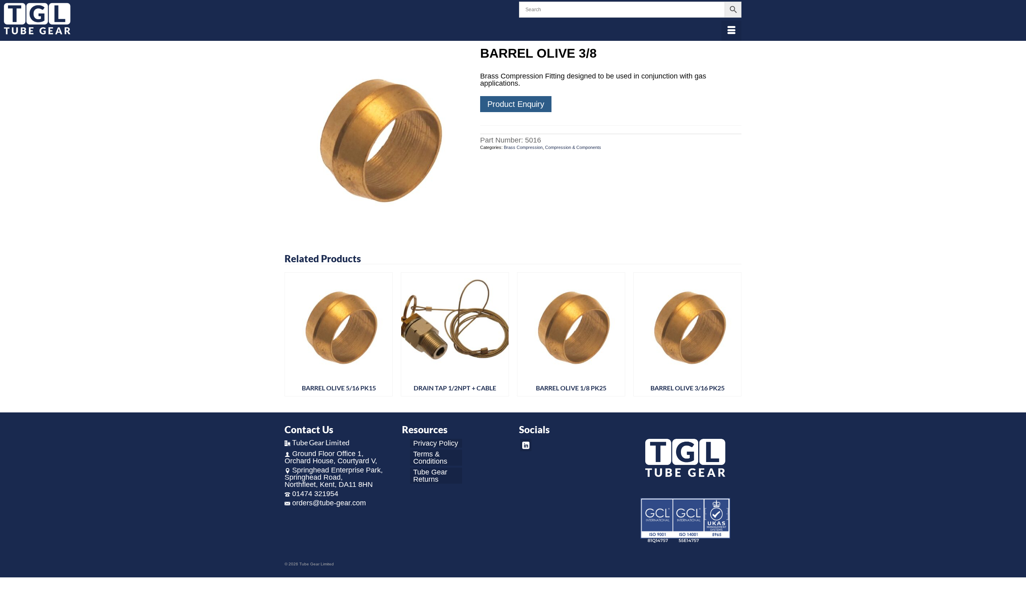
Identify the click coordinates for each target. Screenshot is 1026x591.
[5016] (376, 138)
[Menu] (731, 31)
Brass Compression (523, 147)
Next (734, 337)
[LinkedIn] (525, 445)
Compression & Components (573, 147)
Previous (292, 337)
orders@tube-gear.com (329, 503)
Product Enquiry (515, 104)
